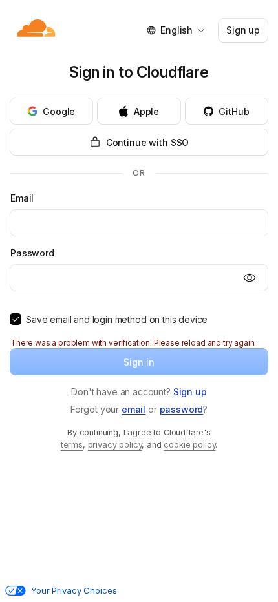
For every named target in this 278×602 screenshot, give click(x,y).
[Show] (249, 277)
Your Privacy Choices (73, 590)
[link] (190, 392)
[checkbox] (15, 319)
